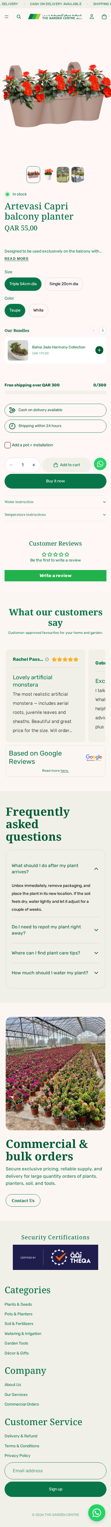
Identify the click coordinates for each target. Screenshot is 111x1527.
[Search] (19, 16)
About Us (13, 1385)
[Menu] (6, 16)
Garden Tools (16, 1343)
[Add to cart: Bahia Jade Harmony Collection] (99, 350)
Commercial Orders (22, 1404)
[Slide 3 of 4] (63, 174)
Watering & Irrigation (23, 1333)
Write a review (55, 575)
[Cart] (104, 16)
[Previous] (93, 330)
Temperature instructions (25, 514)
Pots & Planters (18, 1314)
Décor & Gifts (17, 1353)
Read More (17, 259)
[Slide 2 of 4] (48, 174)
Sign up (55, 1489)
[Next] (102, 330)
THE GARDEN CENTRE (62, 1515)
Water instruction (19, 501)
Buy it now (55, 481)
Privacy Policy (17, 1455)
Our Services (16, 1394)
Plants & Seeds (18, 1304)
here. (65, 771)
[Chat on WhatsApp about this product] (100, 464)
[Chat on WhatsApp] (96, 1512)
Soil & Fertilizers (19, 1324)
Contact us (23, 1200)
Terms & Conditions (22, 1446)
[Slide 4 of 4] (77, 174)
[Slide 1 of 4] (33, 174)
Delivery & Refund (21, 1436)
